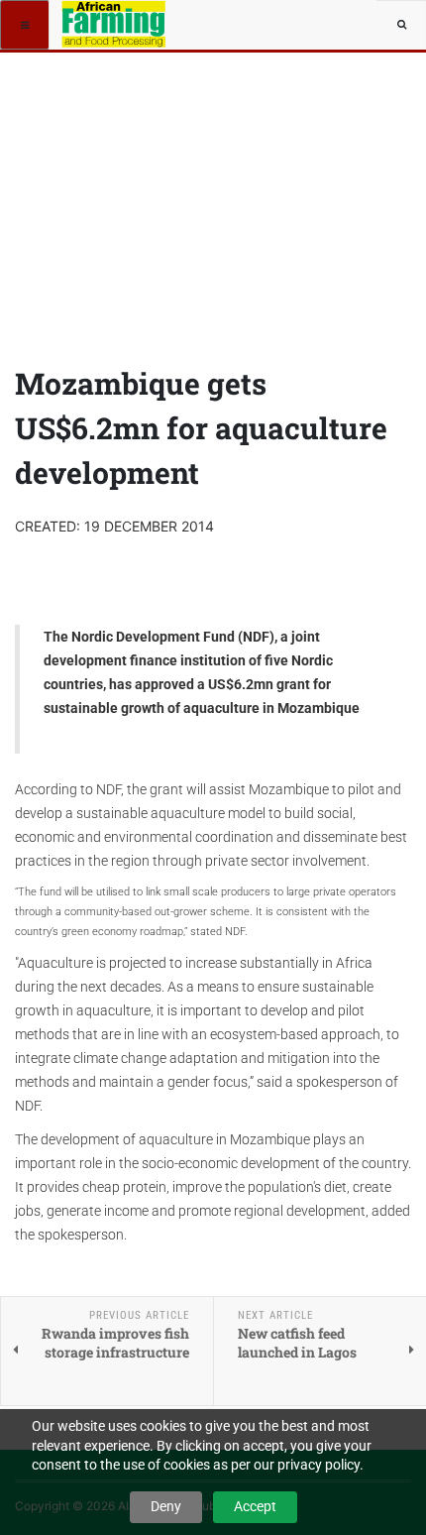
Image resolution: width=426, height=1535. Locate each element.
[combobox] (401, 25)
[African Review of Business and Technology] (120, 25)
